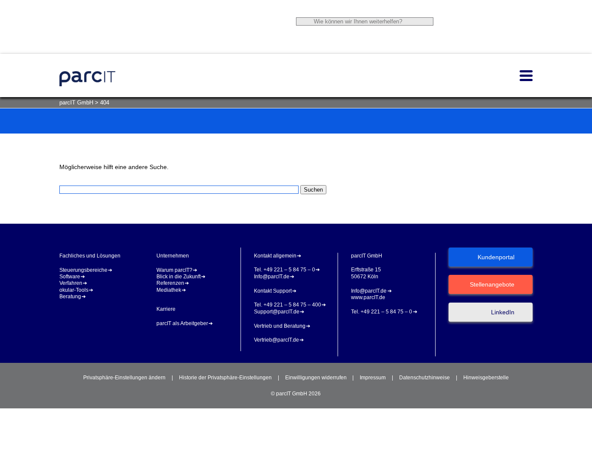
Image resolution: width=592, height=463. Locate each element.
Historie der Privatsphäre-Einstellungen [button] (225, 378)
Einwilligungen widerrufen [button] (316, 378)
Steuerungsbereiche (83, 270)
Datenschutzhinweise (424, 378)
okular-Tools (73, 290)
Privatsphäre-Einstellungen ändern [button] (124, 378)
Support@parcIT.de (276, 312)
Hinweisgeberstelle (486, 378)
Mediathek (168, 290)
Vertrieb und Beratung (280, 326)
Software (69, 277)
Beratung (70, 296)
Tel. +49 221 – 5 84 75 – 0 (284, 270)
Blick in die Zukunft (178, 277)
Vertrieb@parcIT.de (276, 340)
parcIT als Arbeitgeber (182, 323)
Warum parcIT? (174, 270)
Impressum (373, 378)
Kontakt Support (273, 291)
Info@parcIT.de (271, 277)
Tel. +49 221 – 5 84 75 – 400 (287, 305)
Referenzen (170, 283)
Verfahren (70, 283)
